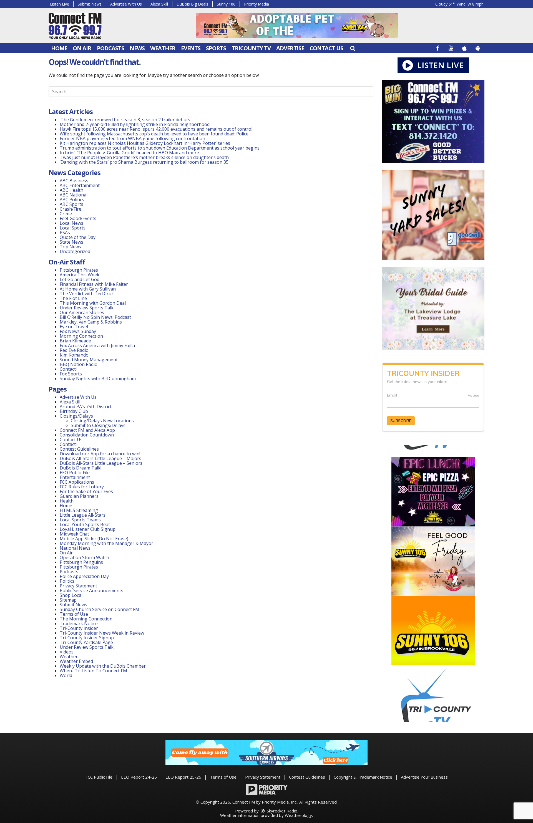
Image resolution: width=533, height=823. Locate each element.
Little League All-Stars (82, 515)
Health (67, 501)
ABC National (73, 195)
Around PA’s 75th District (86, 406)
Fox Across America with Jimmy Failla (97, 345)
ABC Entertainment (80, 185)
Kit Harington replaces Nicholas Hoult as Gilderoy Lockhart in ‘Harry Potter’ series (145, 143)
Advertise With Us (126, 4)
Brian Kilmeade (75, 341)
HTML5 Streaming (79, 510)
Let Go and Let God (79, 279)
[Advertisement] (297, 25)
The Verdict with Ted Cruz (87, 294)
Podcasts (110, 48)
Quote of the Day (77, 237)
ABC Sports (71, 204)
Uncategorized (75, 251)
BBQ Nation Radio (78, 364)
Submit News (90, 4)
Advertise (290, 48)
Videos (67, 652)
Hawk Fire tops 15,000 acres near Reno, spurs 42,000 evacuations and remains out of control (156, 129)
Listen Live (59, 4)
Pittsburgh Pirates (79, 270)
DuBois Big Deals (192, 4)
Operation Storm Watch (84, 557)
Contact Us (326, 48)
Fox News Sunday (78, 331)
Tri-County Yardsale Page (86, 642)
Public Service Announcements (91, 590)
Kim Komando (74, 355)
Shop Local (71, 595)
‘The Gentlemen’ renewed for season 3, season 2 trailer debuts (125, 120)
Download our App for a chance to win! (100, 454)
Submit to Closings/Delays (98, 425)
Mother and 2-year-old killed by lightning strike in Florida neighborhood (135, 124)
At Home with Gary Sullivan (88, 289)
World (66, 675)
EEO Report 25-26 (183, 777)
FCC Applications (77, 482)
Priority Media (256, 4)
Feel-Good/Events (78, 218)
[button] (352, 48)
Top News (70, 247)
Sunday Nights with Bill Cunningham (98, 378)
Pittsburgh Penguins (81, 562)
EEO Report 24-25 (139, 777)
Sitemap (68, 600)
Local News (71, 223)
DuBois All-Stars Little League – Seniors (101, 463)
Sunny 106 (226, 4)
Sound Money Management (89, 360)
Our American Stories (82, 312)
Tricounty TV (251, 48)
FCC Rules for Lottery (82, 487)
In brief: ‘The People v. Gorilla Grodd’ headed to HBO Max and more (129, 153)
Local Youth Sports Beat (85, 524)
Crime (66, 214)
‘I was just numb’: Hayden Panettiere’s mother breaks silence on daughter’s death (144, 157)
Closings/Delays (76, 416)
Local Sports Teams (80, 520)
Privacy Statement (78, 586)
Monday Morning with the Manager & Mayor (106, 543)
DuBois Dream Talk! (80, 468)
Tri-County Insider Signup (87, 638)
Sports (216, 48)
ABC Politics (72, 199)
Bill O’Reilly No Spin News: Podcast (95, 317)
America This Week (79, 275)
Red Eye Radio (74, 350)
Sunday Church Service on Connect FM (99, 609)
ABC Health (71, 190)
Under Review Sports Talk (87, 308)
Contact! (68, 369)
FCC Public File (99, 777)
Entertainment (75, 477)
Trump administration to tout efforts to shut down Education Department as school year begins (160, 148)
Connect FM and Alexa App (87, 430)
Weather (162, 48)
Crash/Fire (70, 209)
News (137, 48)
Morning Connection (81, 336)
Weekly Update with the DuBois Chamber (103, 666)
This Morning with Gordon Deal (93, 303)
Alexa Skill (159, 4)
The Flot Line (73, 298)
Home (59, 48)
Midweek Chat (74, 534)
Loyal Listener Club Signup (87, 529)
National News (75, 548)
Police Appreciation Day (84, 576)
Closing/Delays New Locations (102, 421)
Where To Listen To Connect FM (93, 671)
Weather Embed (76, 661)
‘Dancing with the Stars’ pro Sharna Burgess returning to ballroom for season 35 (144, 162)
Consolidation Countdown (87, 435)
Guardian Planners (79, 496)
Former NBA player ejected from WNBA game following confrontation (132, 138)
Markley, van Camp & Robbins (91, 322)
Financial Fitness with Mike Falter (94, 284)
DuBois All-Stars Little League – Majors (100, 458)
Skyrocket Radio (281, 811)
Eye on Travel (74, 327)
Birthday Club (74, 411)
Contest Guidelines (79, 449)
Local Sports (73, 228)
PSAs (65, 232)
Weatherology (298, 815)
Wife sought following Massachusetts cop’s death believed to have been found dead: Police (154, 134)
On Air (82, 48)
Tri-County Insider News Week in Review (102, 633)
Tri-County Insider (79, 628)
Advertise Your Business (424, 777)
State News (71, 242)
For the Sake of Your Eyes (86, 491)
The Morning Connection (86, 619)
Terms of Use (74, 614)
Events (190, 48)
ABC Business (74, 181)
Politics (67, 581)
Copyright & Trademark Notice (363, 777)
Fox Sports (71, 374)
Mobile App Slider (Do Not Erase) (94, 539)
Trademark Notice (79, 623)
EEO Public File (75, 472)
